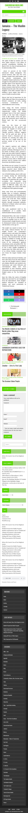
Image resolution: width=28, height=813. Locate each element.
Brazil (5, 671)
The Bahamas (6, 775)
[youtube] (18, 1)
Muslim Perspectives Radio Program (12, 528)
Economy (5, 698)
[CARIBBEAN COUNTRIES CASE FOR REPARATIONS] (14, 343)
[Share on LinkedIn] (9, 294)
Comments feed (6, 519)
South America (6, 378)
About (5, 600)
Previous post (15, 306)
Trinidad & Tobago (11, 363)
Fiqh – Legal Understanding (9, 705)
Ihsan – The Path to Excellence (10, 718)
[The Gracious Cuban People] (14, 375)
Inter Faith (6, 722)
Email (5, 419)
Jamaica (21, 34)
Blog (9, 326)
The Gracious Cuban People (11, 381)
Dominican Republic (8, 695)
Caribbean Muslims (13, 34)
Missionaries (6, 735)
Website (6, 424)
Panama (5, 749)
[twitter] (12, 1)
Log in (3, 515)
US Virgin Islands (7, 799)
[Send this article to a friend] (9, 297)
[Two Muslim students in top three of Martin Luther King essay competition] (14, 324)
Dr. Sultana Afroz (12, 58)
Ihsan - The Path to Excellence (13, 361)
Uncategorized (7, 796)
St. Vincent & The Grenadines (10, 769)
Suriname (6, 772)
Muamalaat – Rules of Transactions (11, 739)
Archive (5, 603)
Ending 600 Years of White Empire (11, 536)
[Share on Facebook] (9, 291)
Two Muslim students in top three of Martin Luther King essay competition (14, 331)
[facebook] (10, 1)
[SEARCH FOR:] (14, 15)
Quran (5, 752)
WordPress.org (6, 520)
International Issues (8, 725)
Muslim (4, 36)
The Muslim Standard (8, 782)
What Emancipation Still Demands (11, 538)
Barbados (4, 326)
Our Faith (6, 742)
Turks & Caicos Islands (8, 792)
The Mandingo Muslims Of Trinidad (16, 479)
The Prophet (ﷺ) (7, 786)
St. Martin (6, 765)
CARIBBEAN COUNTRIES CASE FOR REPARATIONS (13, 348)
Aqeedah (5, 658)
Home (5, 596)
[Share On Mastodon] (19, 300)
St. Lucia (5, 762)
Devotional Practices (8, 688)
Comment (6, 403)
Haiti (5, 715)
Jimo (3, 479)
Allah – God (6, 651)
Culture (10, 377)
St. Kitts (5, 759)
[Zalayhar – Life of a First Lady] (14, 360)
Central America (7, 675)
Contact (5, 610)
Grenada (5, 708)
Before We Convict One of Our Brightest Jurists (14, 622)
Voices (5, 802)
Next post (13, 308)
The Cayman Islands (8, 779)
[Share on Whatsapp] (9, 300)
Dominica (6, 692)
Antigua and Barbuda (8, 655)
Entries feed (5, 517)
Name (5, 414)
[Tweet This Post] (19, 291)
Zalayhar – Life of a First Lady (12, 365)
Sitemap (5, 606)
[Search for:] (14, 444)
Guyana (15, 377)
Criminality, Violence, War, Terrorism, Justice (13, 678)
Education (6, 702)
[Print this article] (19, 297)
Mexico (5, 732)
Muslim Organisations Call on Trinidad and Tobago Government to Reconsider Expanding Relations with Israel (13, 532)
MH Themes (21, 811)
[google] (15, 1)
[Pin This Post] (19, 294)
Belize (5, 665)
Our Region (11, 21)
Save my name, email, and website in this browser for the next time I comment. (13, 430)
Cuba (6, 377)
